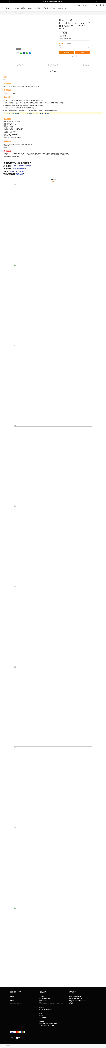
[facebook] (24, 53)
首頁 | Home (9, 8)
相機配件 (30, 8)
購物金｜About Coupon (75, 996)
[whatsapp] (27, 53)
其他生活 (45, 8)
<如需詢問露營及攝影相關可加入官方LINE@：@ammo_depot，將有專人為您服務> (26, 113)
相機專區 (22, 8)
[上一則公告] (9, 1)
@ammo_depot (17, 171)
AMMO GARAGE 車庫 (63, 8)
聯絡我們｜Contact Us (74, 1004)
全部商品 (4, 13)
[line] (21, 53)
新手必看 (52, 8)
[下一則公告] (96, 1)
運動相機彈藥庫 (19, 168)
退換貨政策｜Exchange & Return (77, 1000)
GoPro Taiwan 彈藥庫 (22, 165)
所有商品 (16, 8)
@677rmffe (51, 1025)
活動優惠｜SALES (10, 13)
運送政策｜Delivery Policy (75, 998)
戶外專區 (37, 8)
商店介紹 (19, 174)
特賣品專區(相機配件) (20, 13)
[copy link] (30, 53)
